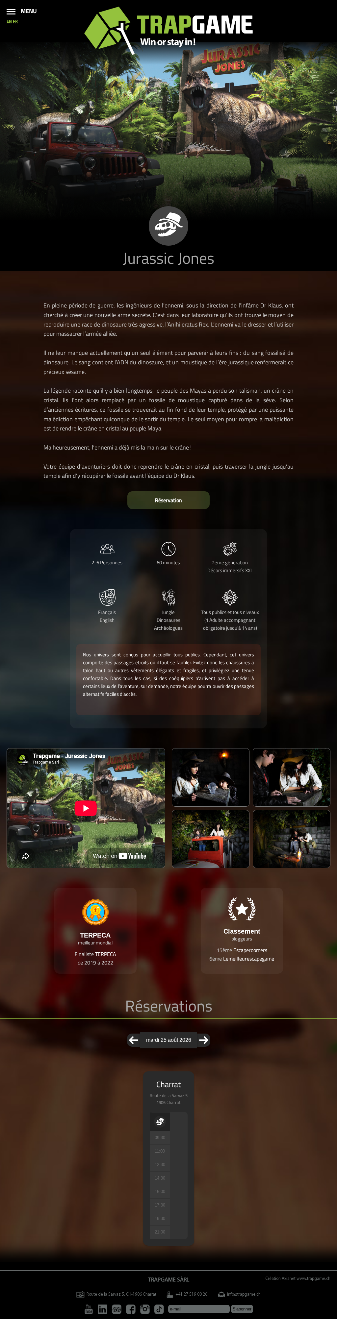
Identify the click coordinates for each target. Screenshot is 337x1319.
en (9, 21)
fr (15, 21)
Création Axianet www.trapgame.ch (297, 1279)
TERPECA (105, 954)
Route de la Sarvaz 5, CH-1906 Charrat (121, 1294)
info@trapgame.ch (244, 1294)
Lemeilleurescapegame (248, 959)
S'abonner (242, 1309)
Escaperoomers (250, 950)
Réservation (168, 500)
